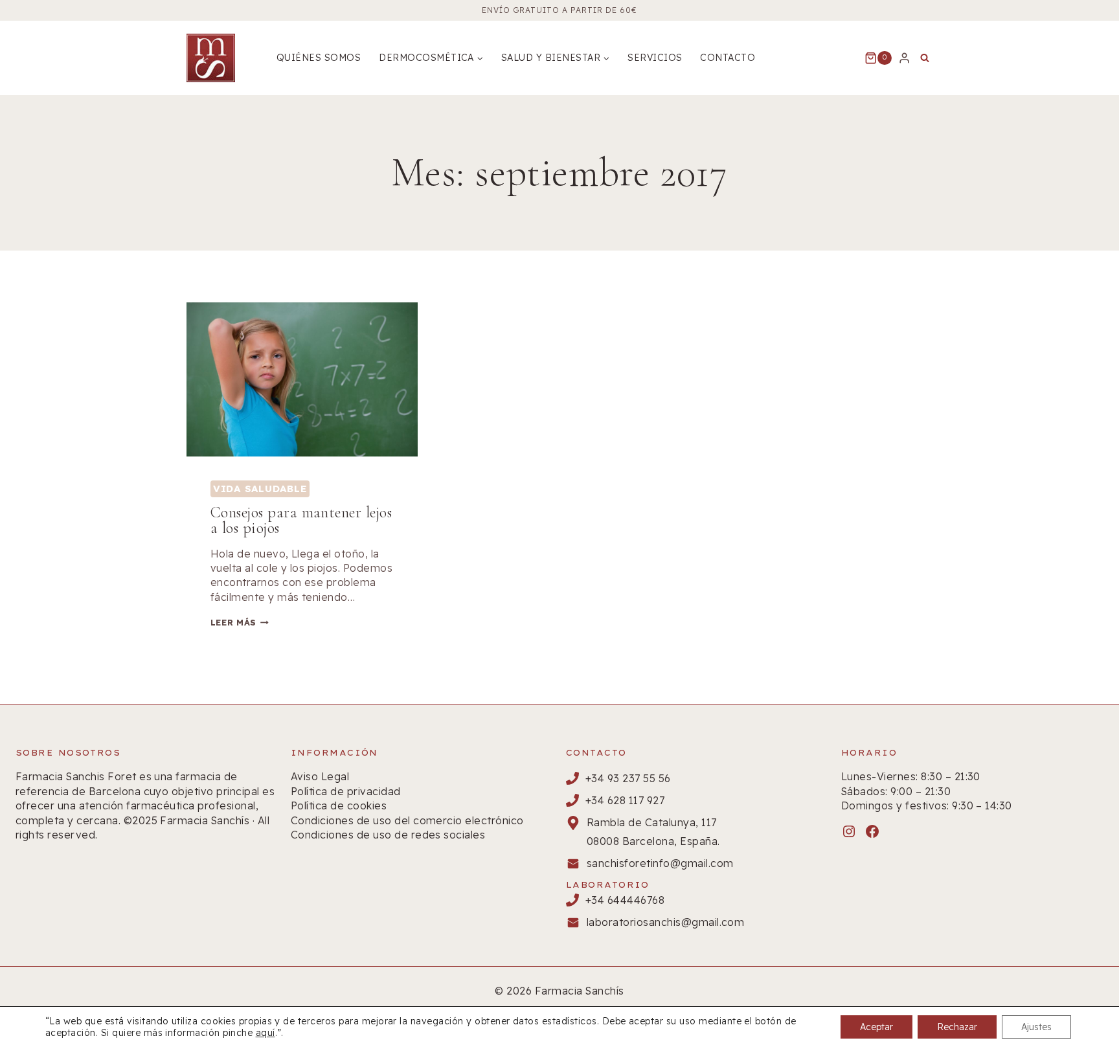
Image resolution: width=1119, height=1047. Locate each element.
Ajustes (1036, 1027)
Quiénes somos (319, 57)
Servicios (654, 57)
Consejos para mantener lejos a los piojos (301, 520)
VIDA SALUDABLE (260, 488)
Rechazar (957, 1027)
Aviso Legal (320, 776)
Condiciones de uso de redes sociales (388, 834)
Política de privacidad (346, 791)
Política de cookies (339, 805)
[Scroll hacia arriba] (1086, 994)
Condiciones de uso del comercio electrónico (407, 820)
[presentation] (302, 379)
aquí (265, 1033)
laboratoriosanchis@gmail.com (665, 922)
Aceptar (876, 1027)
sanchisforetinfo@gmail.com (660, 863)
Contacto (727, 57)
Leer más (239, 622)
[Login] (904, 57)
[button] (1081, 897)
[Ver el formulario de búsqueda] (924, 58)
